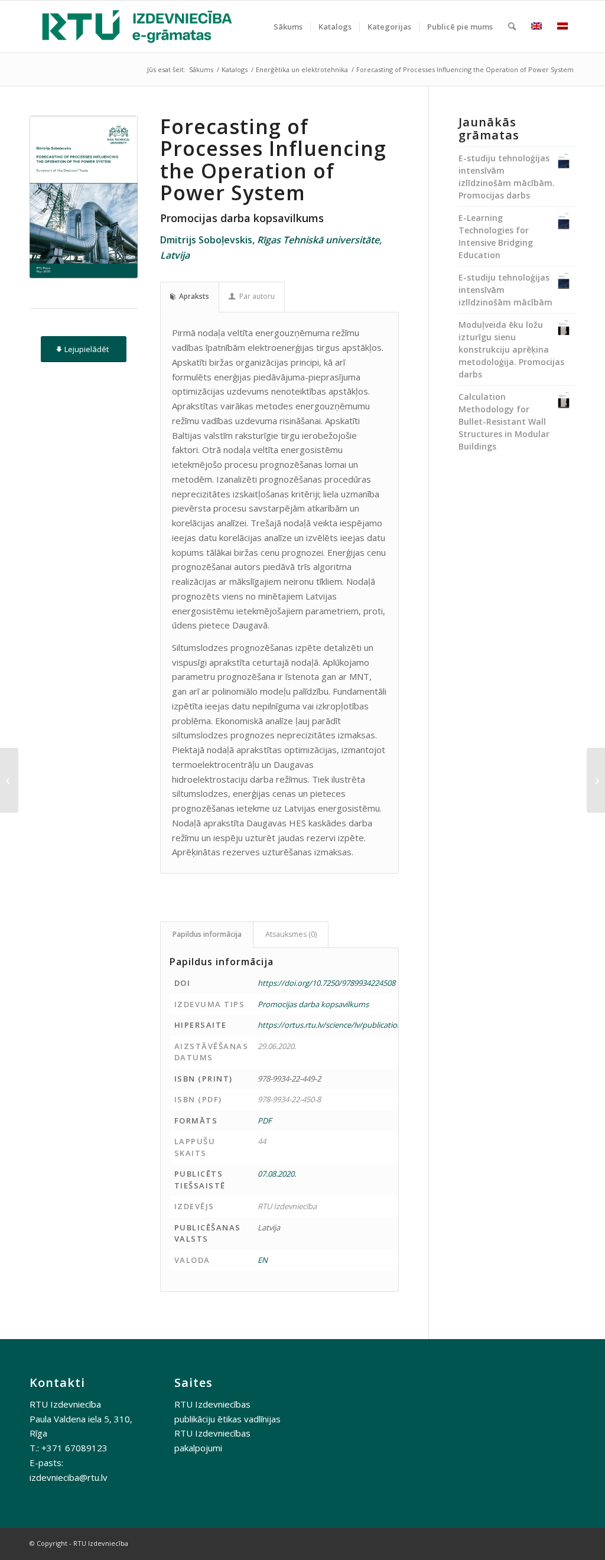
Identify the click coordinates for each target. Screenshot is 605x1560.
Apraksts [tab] (194, 296)
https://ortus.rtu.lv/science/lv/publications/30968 (343, 1025)
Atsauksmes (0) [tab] (291, 934)
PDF (265, 1120)
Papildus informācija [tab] (207, 934)
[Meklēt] (511, 27)
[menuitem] (288, 27)
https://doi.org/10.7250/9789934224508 (326, 983)
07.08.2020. (277, 1173)
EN (263, 1260)
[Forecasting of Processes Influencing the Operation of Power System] (84, 197)
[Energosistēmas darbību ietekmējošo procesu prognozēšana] (9, 780)
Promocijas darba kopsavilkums (313, 1004)
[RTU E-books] (137, 27)
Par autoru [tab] (257, 296)
